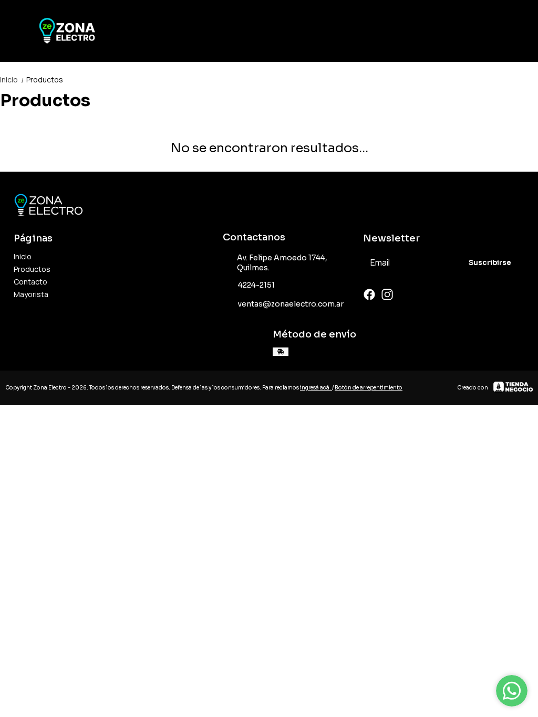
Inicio (12, 80)
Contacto (30, 282)
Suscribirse (490, 262)
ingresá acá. (316, 387)
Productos (44, 80)
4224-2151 (256, 285)
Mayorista (31, 294)
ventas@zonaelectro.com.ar (291, 304)
